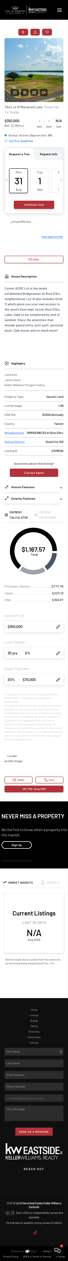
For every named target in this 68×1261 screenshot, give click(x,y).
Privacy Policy (10, 1256)
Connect (34, 1042)
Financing (34, 1031)
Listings (34, 1015)
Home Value (34, 1037)
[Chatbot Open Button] (57, 1250)
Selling (34, 1026)
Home (34, 1009)
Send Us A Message (34, 1131)
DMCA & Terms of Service (37, 1256)
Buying (34, 1020)
